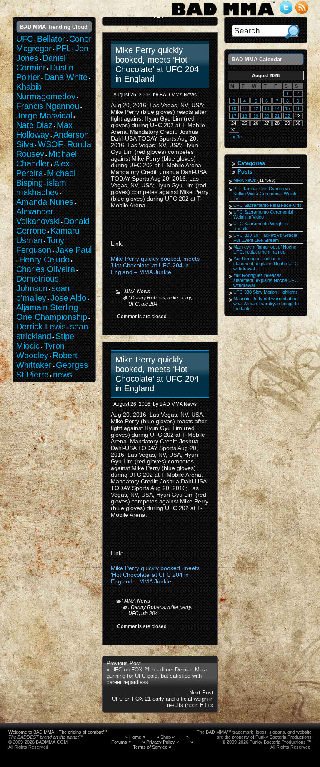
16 (297, 108)
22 (287, 115)
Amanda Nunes (44, 201)
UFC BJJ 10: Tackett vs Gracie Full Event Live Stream (265, 238)
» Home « (135, 736)
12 (255, 108)
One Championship (51, 317)
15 (287, 108)
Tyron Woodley (40, 350)
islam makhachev (41, 187)
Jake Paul (73, 249)
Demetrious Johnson (37, 283)
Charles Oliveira (45, 269)
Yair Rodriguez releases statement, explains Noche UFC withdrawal (265, 263)
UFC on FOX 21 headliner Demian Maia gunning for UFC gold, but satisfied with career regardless (157, 675)
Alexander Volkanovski (38, 216)
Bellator (51, 38)
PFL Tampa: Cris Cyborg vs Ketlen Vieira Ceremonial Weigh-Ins (265, 193)
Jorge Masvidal (44, 115)
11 (244, 108)
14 (277, 108)
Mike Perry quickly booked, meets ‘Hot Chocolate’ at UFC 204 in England (157, 64)
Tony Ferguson (40, 245)
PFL (63, 48)
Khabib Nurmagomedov (45, 91)
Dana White (66, 77)
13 (266, 108)
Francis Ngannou (47, 106)
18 (244, 115)
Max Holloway (44, 130)
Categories (251, 163)
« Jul (237, 136)
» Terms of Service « (163, 744)
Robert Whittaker (47, 360)
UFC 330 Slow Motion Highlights (265, 291)
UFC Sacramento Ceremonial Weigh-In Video (263, 214)
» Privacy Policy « (160, 741)
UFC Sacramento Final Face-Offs (267, 205)
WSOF (50, 144)
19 (255, 115)
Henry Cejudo (44, 259)
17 (233, 115)
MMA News (137, 291)
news (62, 374)
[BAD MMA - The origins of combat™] (223, 16)
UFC (133, 304)
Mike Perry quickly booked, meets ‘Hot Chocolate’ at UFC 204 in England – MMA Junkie (155, 265)
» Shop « (166, 736)
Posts (245, 171)
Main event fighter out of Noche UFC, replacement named (264, 249)
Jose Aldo (68, 297)
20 (266, 115)
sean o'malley (43, 293)
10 (233, 108)
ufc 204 (149, 304)
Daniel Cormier (40, 62)
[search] (292, 32)
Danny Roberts (148, 298)
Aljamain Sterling (47, 307)
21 (277, 115)
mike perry (179, 298)
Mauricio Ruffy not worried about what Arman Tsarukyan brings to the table (266, 303)
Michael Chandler (46, 158)
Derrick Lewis (41, 326)
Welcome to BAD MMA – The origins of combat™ (57, 731)
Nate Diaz (34, 125)
